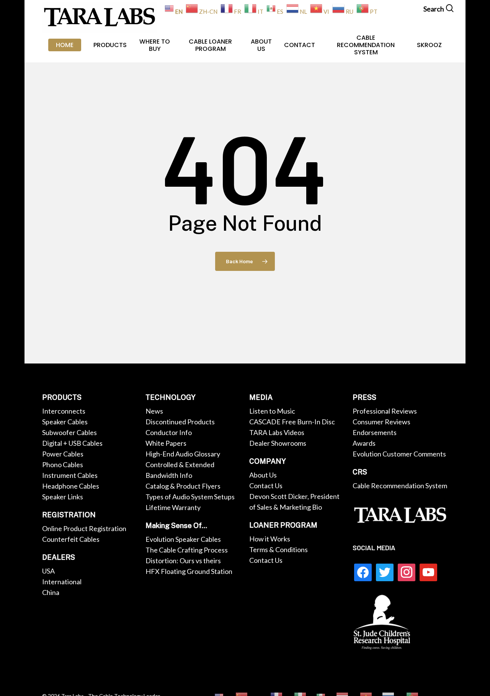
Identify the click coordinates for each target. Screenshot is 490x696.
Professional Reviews (385, 411)
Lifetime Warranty (173, 507)
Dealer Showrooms (277, 443)
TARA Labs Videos (276, 432)
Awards (364, 443)
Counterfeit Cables (71, 539)
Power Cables (62, 454)
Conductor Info (168, 432)
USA (48, 571)
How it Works (269, 539)
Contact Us (266, 485)
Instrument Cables (70, 475)
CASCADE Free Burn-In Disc (292, 421)
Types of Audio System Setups (190, 496)
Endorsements (375, 432)
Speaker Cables (65, 421)
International (62, 581)
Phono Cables (62, 464)
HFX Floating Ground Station (188, 571)
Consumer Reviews (381, 421)
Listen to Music (272, 411)
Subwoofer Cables (69, 432)
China (50, 592)
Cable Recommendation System (400, 485)
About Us (263, 475)
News (154, 411)
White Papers (165, 443)
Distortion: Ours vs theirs (183, 560)
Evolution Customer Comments (399, 454)
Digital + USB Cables (72, 443)
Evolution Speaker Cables (183, 539)
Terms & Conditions (278, 549)
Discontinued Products (180, 421)
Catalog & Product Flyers (182, 486)
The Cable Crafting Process (186, 550)
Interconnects (63, 411)
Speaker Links (62, 496)
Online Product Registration (84, 528)
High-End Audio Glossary (182, 454)
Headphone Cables (70, 486)
